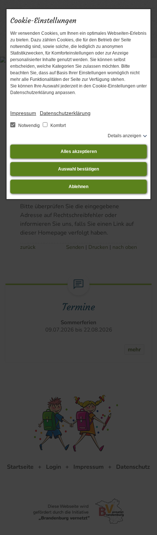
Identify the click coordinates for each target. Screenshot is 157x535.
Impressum (23, 113)
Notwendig (29, 125)
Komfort (57, 125)
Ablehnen (78, 186)
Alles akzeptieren (79, 151)
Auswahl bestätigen (78, 169)
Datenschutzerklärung (65, 113)
